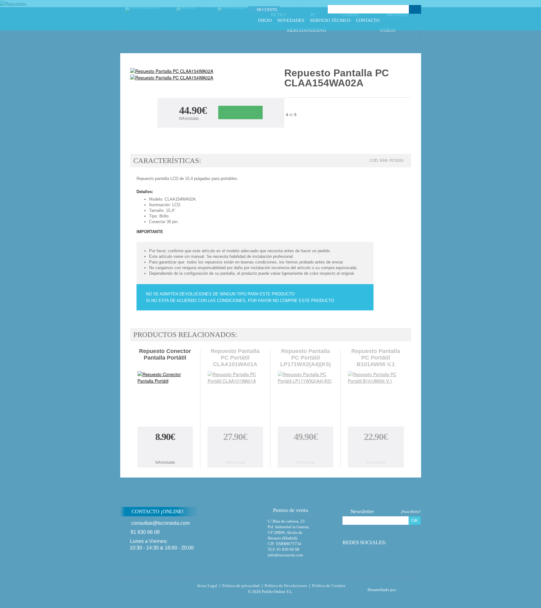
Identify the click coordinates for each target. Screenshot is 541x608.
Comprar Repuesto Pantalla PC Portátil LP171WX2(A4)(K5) (305, 450)
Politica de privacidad (241, 585)
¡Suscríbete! (411, 511)
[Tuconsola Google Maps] (240, 528)
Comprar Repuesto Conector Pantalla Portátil (165, 450)
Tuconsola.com (146, 587)
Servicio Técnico (330, 20)
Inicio (265, 20)
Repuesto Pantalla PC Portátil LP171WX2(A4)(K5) (305, 357)
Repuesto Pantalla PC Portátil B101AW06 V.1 (375, 357)
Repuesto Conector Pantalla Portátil (165, 354)
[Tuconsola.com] (163, 15)
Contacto (367, 20)
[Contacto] (303, 9)
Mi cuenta (267, 10)
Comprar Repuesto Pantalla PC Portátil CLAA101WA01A (235, 450)
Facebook (394, 20)
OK (414, 520)
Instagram (418, 20)
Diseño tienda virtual (410, 588)
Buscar (415, 9)
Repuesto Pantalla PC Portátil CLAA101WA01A (235, 357)
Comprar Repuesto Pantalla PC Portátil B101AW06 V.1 (375, 450)
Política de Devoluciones (286, 585)
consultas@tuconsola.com (160, 523)
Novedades (290, 20)
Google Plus (410, 20)
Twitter (402, 20)
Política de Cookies (328, 585)
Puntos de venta (290, 510)
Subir (436, 515)
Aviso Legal (207, 585)
